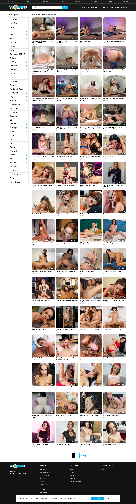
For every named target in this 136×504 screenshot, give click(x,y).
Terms (71, 469)
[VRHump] (17, 466)
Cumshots (13, 69)
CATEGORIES (92, 7)
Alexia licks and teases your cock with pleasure (113, 301)
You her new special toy (87, 271)
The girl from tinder (85, 214)
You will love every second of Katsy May (41, 301)
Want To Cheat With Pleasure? (112, 415)
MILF (12, 135)
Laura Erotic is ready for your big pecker (66, 329)
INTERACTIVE (114, 7)
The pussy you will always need (41, 271)
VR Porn (10, 1)
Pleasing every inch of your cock (89, 329)
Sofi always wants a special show (90, 387)
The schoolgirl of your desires (112, 329)
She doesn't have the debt (88, 444)
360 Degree (14, 19)
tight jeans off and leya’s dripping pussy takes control (66, 128)
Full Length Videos (16, 89)
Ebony (12, 73)
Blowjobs (13, 50)
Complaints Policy (75, 481)
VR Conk (61, 1)
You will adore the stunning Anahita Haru (66, 214)
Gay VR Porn (44, 490)
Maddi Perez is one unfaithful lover (90, 415)
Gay (11, 97)
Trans (12, 178)
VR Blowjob (43, 492)
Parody (12, 139)
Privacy (72, 472)
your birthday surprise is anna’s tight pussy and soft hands (112, 128)
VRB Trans (93, 1)
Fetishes (13, 85)
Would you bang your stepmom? (112, 243)
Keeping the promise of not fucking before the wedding (66, 358)
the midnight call (85, 41)
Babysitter (13, 31)
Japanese (13, 116)
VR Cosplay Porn (45, 475)
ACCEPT (97, 498)
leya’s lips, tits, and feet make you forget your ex (67, 70)
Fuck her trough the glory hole (65, 243)
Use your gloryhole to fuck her (65, 387)
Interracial (13, 112)
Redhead (13, 151)
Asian (12, 27)
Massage (13, 128)
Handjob (13, 100)
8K (107, 7)
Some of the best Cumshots (40, 214)
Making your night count (87, 243)
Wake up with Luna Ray (39, 329)
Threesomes (14, 174)
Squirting (13, 162)
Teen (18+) (14, 170)
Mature (12, 131)
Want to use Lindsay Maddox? (41, 444)
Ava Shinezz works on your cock (42, 185)
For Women (14, 81)
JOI (11, 120)
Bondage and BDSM (17, 54)
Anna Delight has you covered (65, 185)
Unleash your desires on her (88, 358)
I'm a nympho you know (110, 156)
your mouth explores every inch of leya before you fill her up (42, 70)
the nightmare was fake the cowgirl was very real (67, 41)
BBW (12, 35)
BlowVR (77, 1)
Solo (11, 159)
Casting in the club (38, 387)
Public (12, 147)
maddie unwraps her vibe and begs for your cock (90, 99)
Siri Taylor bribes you (109, 387)
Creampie (13, 66)
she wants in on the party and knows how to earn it (89, 70)
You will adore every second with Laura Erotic (113, 185)
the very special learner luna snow (114, 41)
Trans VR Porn (44, 484)
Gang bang (14, 93)
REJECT (111, 498)
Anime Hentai (15, 108)
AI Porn (110, 1)
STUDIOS (102, 7)
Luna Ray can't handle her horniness (67, 300)
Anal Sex (13, 23)
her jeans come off (38, 127)
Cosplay (13, 62)
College (13, 58)
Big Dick (13, 42)
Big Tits (12, 46)
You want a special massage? (65, 156)
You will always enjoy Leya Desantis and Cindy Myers (90, 301)
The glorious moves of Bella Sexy (90, 185)
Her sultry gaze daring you (64, 415)
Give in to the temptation (39, 358)
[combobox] (47, 7)
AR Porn (125, 1)
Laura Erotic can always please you (113, 358)
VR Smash (27, 1)
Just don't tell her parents (63, 444)
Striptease (13, 166)
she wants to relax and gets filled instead (113, 99)
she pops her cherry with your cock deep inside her (43, 157)
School (12, 155)
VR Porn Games (45, 472)
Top (11, 77)
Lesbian (13, 124)
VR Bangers (44, 1)
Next (83, 456)
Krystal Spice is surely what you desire (113, 445)
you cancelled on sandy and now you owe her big (42, 41)
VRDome (34, 44)
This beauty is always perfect (112, 271)
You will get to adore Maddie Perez (66, 271)
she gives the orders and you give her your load (113, 70)
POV (12, 143)
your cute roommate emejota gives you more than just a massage (90, 128)
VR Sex (42, 481)
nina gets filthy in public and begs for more (66, 99)
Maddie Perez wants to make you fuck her (42, 416)
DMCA (72, 475)
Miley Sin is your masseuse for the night (42, 243)
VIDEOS (84, 7)
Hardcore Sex (15, 104)
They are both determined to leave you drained (90, 157)
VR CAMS (123, 7)
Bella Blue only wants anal (111, 214)
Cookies (72, 478)
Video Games (15, 182)
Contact (101, 469)
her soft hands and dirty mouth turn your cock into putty (43, 99)
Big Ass (13, 38)
